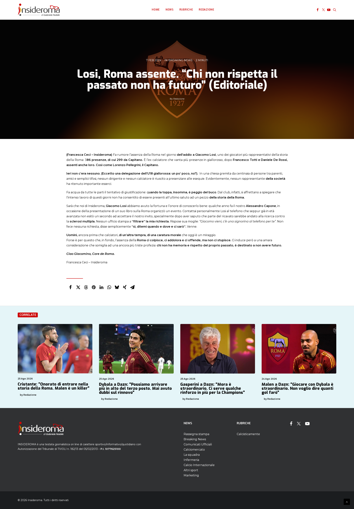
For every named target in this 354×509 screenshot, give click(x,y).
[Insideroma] (39, 9)
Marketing (191, 475)
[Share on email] (132, 287)
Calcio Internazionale (199, 465)
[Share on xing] (124, 287)
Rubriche (186, 9)
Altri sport (191, 470)
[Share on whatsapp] (109, 287)
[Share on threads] (86, 287)
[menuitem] (155, 10)
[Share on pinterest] (93, 287)
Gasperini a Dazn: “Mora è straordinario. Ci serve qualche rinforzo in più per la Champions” (212, 388)
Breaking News (180, 60)
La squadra (192, 454)
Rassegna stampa (196, 434)
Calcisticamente (248, 434)
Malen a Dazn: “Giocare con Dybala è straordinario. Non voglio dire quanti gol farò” (297, 388)
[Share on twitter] (78, 287)
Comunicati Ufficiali (198, 444)
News (169, 9)
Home (156, 9)
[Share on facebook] (70, 287)
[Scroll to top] (347, 501)
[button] (317, 10)
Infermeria (191, 460)
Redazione (206, 9)
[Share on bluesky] (117, 287)
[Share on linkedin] (101, 287)
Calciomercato (194, 449)
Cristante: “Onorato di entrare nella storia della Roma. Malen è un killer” (53, 386)
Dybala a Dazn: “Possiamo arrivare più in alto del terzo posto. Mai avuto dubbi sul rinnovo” (135, 388)
